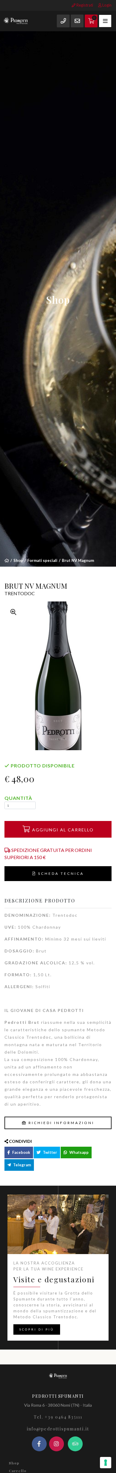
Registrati (84, 5)
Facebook (20, 1152)
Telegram (21, 1164)
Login (106, 5)
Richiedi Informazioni (60, 1123)
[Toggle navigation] (105, 21)
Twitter (49, 1152)
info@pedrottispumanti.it (58, 1429)
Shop (18, 560)
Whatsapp (78, 1152)
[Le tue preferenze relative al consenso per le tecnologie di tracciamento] (105, 1462)
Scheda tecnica (60, 873)
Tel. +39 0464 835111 (58, 1417)
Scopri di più (36, 1329)
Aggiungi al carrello (62, 829)
